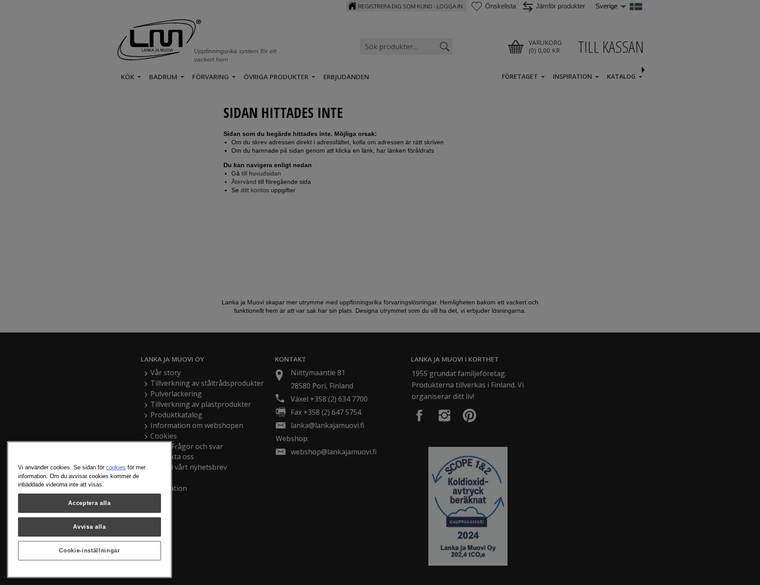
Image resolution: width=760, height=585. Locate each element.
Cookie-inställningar (89, 550)
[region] (89, 509)
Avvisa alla (89, 526)
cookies (116, 467)
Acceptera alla (89, 503)
